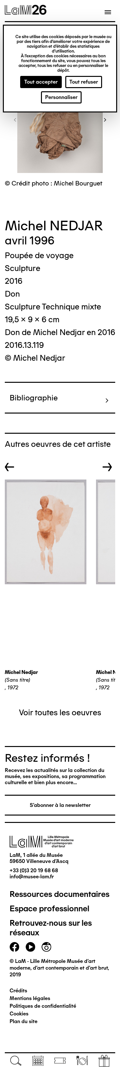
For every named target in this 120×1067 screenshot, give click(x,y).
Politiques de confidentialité (43, 1006)
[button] (15, 119)
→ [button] (107, 467)
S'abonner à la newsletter (60, 805)
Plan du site (23, 1021)
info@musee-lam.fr (32, 877)
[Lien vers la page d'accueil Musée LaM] (25, 12)
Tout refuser (83, 82)
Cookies (19, 1014)
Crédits (18, 991)
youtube (30, 947)
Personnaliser (61, 97)
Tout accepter (41, 82)
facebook (14, 947)
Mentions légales (30, 998)
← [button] (9, 467)
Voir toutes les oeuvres (60, 712)
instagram (46, 947)
